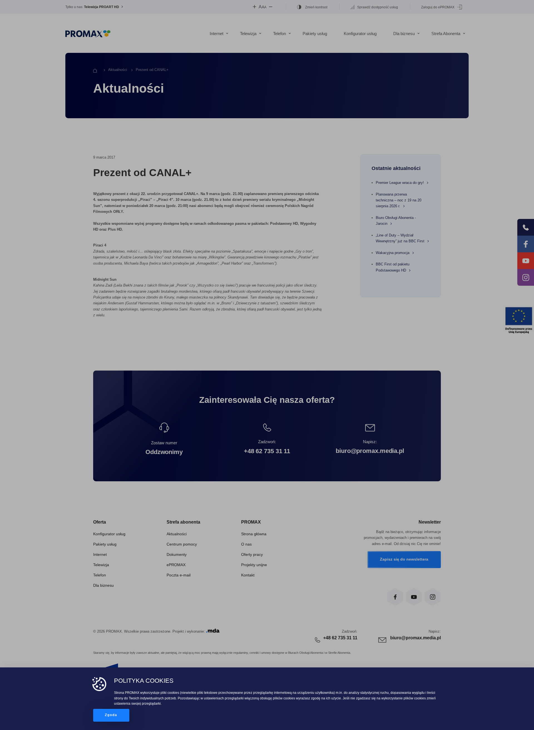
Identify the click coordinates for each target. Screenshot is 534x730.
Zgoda (111, 715)
